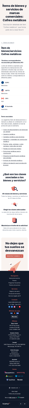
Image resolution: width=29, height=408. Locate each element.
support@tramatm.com (14, 302)
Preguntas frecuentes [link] (14, 282)
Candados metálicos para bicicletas (13, 137)
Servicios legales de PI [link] (14, 296)
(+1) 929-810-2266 (14, 339)
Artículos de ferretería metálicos (12, 160)
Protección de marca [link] (14, 293)
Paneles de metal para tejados (12, 149)
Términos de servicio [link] (14, 285)
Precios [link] (14, 280)
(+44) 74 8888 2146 (14, 329)
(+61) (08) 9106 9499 (14, 365)
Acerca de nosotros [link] (14, 278)
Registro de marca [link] (14, 291)
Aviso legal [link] (14, 391)
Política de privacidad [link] (14, 393)
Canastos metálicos (9, 134)
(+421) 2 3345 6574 (14, 356)
